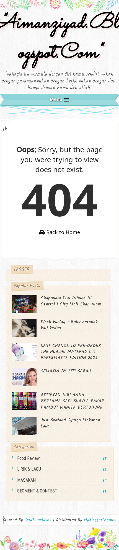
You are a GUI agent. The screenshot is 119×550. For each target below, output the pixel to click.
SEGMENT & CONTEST (37, 491)
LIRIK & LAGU (29, 469)
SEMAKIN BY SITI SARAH (66, 371)
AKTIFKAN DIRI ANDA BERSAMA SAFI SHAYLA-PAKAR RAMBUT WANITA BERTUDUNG (72, 401)
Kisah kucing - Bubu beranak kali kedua (69, 324)
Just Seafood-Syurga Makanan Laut (70, 423)
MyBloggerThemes (100, 520)
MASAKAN (26, 480)
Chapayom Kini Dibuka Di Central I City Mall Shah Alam (71, 301)
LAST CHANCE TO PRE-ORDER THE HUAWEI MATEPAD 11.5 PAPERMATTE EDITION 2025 (71, 352)
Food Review (28, 458)
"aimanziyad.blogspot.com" (59, 38)
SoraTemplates (38, 520)
